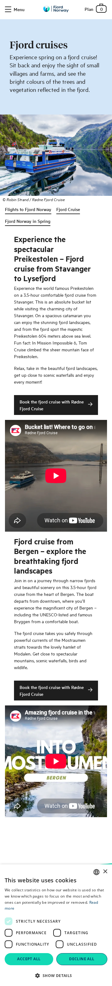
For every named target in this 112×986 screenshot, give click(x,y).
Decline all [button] (81, 958)
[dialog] (56, 925)
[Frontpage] (55, 9)
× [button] (105, 871)
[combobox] (96, 872)
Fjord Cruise (68, 209)
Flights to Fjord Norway (28, 209)
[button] (56, 975)
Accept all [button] (28, 958)
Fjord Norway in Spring (27, 221)
